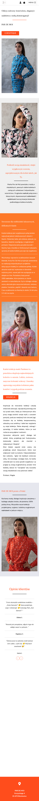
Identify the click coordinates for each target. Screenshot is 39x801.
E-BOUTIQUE (10, 33)
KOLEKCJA (10, 397)
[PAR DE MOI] (4, 4)
